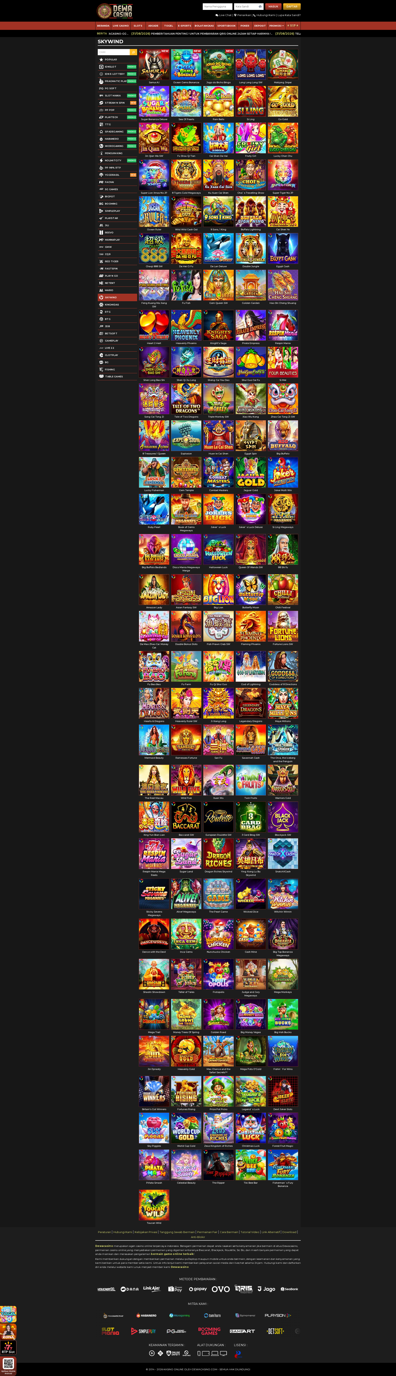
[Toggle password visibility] (260, 6)
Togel (168, 25)
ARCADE (153, 25)
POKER (244, 25)
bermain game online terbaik (172, 1253)
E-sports (184, 25)
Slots (138, 25)
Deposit (260, 25)
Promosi (275, 25)
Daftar (291, 6)
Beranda (103, 25)
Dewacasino (104, 1245)
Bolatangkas (204, 25)
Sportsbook (226, 25)
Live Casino (121, 25)
